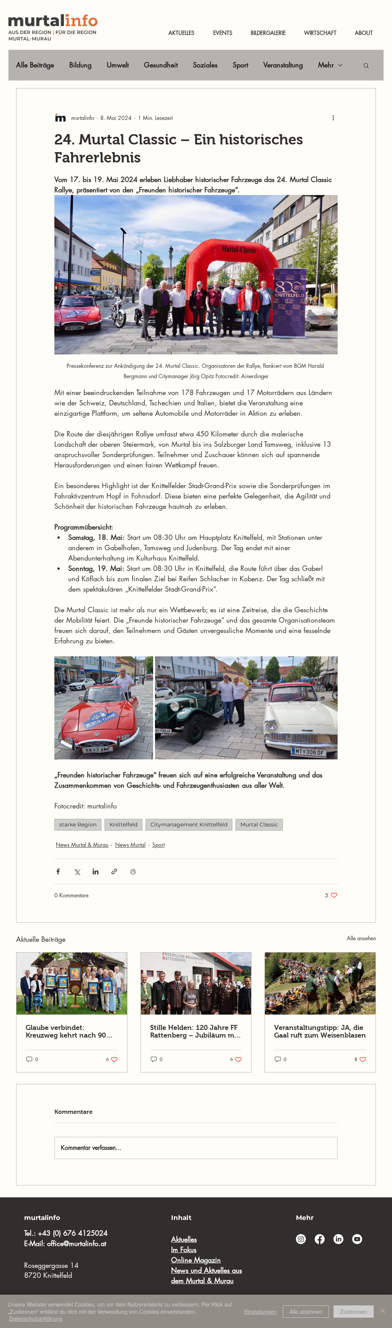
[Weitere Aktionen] (333, 117)
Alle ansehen (361, 938)
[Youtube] (357, 1239)
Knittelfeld (123, 824)
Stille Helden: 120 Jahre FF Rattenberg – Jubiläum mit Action (194, 1031)
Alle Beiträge (35, 64)
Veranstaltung (283, 64)
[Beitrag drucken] (133, 871)
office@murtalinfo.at (76, 1243)
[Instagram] (301, 1239)
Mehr (326, 64)
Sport (240, 64)
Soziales (205, 64)
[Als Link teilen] (114, 871)
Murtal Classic (259, 824)
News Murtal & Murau (82, 844)
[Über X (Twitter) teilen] (76, 871)
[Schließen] (382, 1311)
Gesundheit (161, 64)
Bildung (80, 64)
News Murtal (130, 844)
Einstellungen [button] (260, 1311)
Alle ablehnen (305, 1311)
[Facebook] (320, 1239)
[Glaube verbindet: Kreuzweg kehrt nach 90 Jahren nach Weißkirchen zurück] (71, 984)
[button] (366, 65)
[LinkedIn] (338, 1239)
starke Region (77, 824)
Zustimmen (353, 1311)
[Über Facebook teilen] (58, 871)
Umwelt (118, 64)
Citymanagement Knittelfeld (188, 824)
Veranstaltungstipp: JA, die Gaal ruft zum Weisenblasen (320, 1031)
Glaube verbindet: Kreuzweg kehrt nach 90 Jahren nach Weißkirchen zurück (69, 1031)
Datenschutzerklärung (35, 1318)
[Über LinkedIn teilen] (95, 871)
